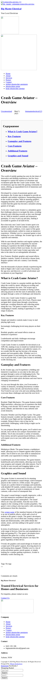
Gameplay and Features (19, 141)
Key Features (14, 136)
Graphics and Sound (18, 156)
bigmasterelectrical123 (33, 111)
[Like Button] (2, 566)
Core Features (15, 146)
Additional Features (17, 151)
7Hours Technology (16, 664)
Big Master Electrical (11, 8)
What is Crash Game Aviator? (22, 131)
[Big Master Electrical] (11, 2)
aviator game (9, 512)
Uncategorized (6, 111)
